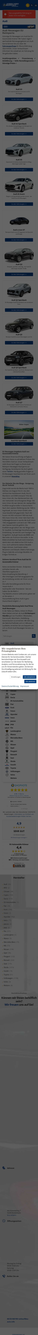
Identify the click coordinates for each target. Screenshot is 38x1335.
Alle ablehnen (30, 681)
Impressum (24, 686)
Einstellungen (15, 677)
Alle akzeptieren (29, 677)
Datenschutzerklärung (10, 686)
